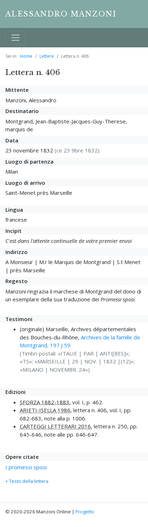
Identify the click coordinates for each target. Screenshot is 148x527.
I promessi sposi (26, 467)
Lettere (47, 56)
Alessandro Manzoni (60, 14)
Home (26, 56)
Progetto (84, 511)
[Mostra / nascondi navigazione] (15, 37)
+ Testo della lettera (26, 481)
